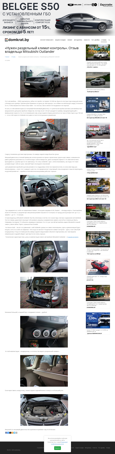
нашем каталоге (73, 237)
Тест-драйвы (95, 40)
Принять (57, 448)
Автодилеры (78, 40)
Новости (87, 40)
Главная (7, 56)
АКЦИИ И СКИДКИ (60, 40)
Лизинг (69, 40)
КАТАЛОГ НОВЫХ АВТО (46, 40)
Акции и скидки (79, 448)
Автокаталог (71, 448)
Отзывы (103, 40)
